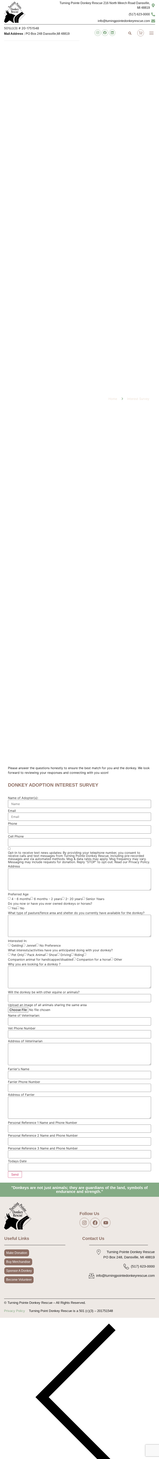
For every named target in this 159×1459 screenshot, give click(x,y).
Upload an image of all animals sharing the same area (47, 1004)
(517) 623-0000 (139, 14)
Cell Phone (16, 836)
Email (12, 810)
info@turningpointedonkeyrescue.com (124, 21)
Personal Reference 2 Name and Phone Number (43, 1135)
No (22, 908)
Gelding (17, 945)
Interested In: (17, 940)
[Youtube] (106, 1222)
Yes (14, 908)
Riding (79, 954)
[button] (151, 33)
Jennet (31, 945)
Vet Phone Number (21, 1028)
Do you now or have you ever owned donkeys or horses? (50, 903)
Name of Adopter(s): (23, 797)
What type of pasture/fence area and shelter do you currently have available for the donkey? (76, 912)
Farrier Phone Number (24, 1081)
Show (53, 954)
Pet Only (17, 954)
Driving (65, 954)
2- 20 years (73, 898)
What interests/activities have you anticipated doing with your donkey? (60, 950)
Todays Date (17, 1161)
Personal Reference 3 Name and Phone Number (43, 1148)
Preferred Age (18, 894)
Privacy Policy (14, 1311)
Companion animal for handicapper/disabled (40, 959)
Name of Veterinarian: (24, 1015)
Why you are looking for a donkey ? (34, 964)
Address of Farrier (21, 1094)
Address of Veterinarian (25, 1041)
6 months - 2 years (48, 898)
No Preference (50, 945)
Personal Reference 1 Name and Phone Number (42, 1122)
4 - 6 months (20, 898)
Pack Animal (36, 954)
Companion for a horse (94, 959)
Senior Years (95, 898)
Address (14, 866)
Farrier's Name (18, 1069)
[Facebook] (105, 33)
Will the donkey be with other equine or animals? (44, 992)
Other (118, 959)
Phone (12, 823)
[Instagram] (98, 33)
